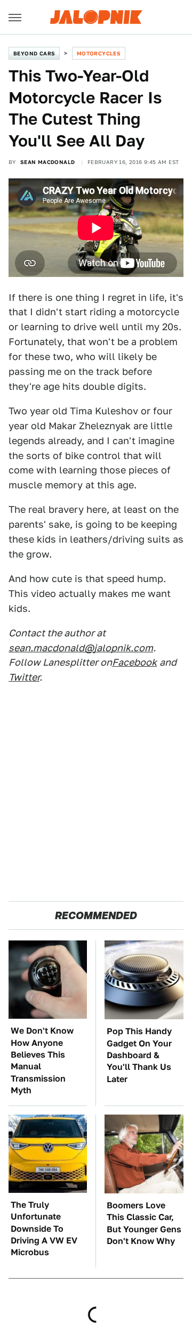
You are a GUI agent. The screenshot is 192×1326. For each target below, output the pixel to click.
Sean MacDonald (47, 162)
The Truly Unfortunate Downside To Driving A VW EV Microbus (44, 1229)
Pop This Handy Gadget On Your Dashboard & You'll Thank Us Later (139, 1055)
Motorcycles (99, 53)
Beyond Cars (34, 53)
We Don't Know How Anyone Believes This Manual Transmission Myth (42, 1060)
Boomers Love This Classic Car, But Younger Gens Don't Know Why (144, 1223)
